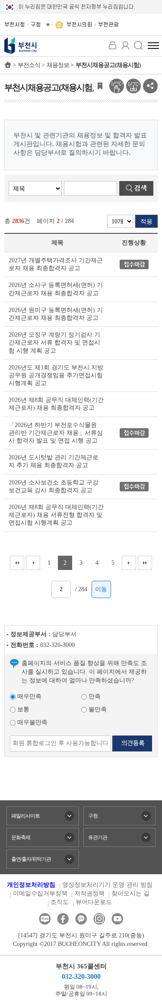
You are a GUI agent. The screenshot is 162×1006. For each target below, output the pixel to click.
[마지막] (145, 563)
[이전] (33, 563)
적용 (146, 221)
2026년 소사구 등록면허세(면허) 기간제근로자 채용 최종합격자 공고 (56, 289)
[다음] (129, 563)
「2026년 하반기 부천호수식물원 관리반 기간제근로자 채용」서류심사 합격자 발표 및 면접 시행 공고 (56, 433)
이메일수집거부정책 (40, 893)
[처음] (17, 563)
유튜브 (117, 919)
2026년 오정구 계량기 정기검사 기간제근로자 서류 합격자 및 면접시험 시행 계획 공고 (54, 342)
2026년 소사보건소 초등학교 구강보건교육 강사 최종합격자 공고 (53, 486)
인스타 (99, 919)
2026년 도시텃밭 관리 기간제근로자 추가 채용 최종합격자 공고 (53, 461)
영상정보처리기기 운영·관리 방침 (107, 885)
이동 (101, 589)
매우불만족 (32, 722)
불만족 (97, 709)
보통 (22, 709)
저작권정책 (89, 893)
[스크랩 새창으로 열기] (99, 85)
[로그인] (112, 45)
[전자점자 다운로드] (133, 85)
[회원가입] (125, 45)
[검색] (138, 45)
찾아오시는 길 (130, 893)
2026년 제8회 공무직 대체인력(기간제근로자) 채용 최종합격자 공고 (56, 404)
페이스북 (63, 919)
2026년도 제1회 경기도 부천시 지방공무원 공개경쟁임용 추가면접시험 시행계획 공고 (56, 375)
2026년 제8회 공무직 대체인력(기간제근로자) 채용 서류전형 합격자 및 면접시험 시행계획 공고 (56, 515)
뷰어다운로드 (94, 902)
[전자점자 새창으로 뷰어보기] (116, 85)
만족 (94, 696)
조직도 (60, 902)
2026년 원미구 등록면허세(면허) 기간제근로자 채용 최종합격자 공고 (56, 314)
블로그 (45, 919)
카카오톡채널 (81, 919)
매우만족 (28, 696)
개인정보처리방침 (31, 885)
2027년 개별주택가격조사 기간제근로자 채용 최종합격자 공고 (56, 264)
